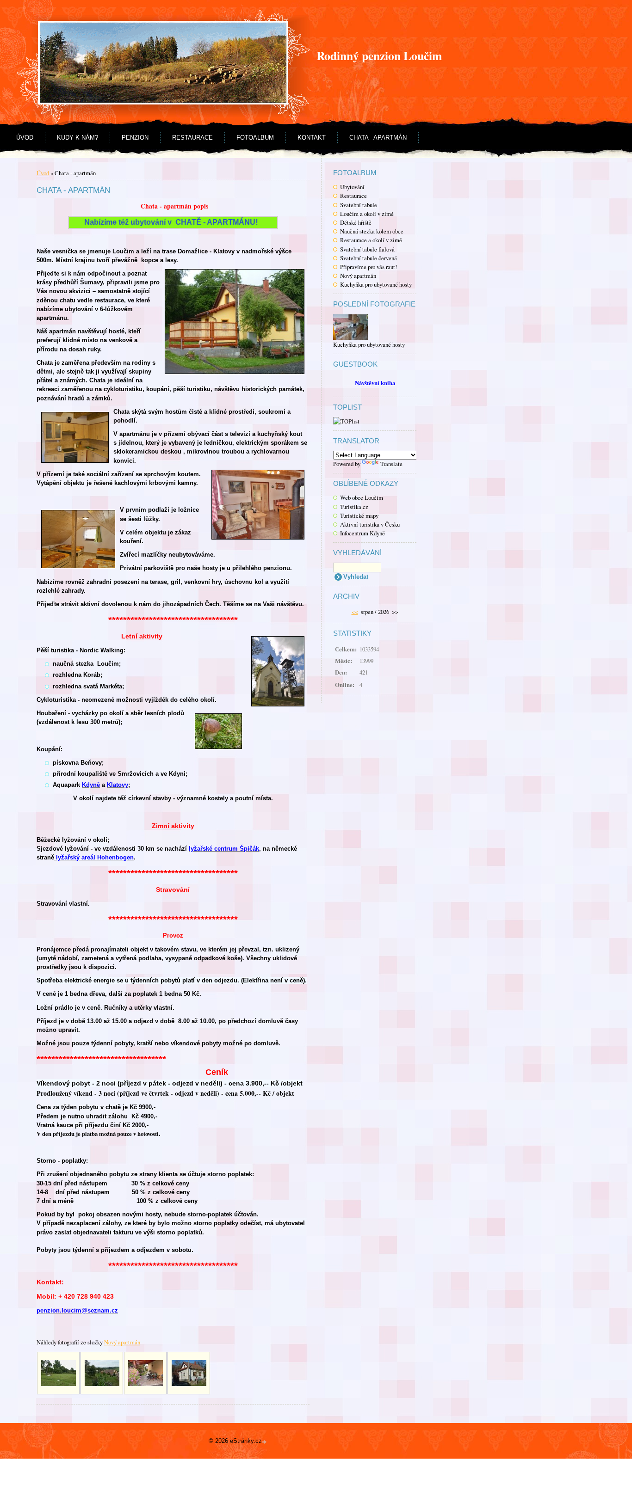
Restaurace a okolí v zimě (371, 240)
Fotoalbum (255, 137)
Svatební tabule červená (368, 258)
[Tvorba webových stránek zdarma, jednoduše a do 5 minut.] (265, 1442)
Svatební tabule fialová (367, 249)
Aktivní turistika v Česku (370, 524)
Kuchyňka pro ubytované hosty (376, 284)
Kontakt (311, 137)
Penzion (135, 137)
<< (355, 611)
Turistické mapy (359, 515)
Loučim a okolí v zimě (367, 213)
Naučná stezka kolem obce (371, 231)
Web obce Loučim (361, 497)
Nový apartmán (358, 275)
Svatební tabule (358, 205)
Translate (391, 464)
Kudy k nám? (77, 137)
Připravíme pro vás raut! (368, 267)
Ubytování (352, 187)
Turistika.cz (354, 507)
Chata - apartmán (378, 137)
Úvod (24, 137)
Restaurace (192, 137)
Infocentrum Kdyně (362, 533)
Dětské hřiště (356, 222)
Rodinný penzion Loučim (379, 55)
